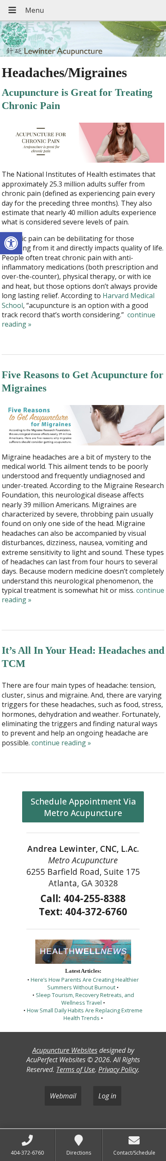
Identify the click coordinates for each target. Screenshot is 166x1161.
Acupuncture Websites (64, 1050)
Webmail (63, 1096)
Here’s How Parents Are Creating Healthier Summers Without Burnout (85, 983)
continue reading (61, 742)
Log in (107, 1096)
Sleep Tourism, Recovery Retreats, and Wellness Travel (85, 998)
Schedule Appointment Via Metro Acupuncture (83, 807)
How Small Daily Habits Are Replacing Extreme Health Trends (85, 1014)
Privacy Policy (118, 1069)
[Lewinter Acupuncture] (83, 39)
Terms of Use (75, 1069)
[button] (11, 243)
